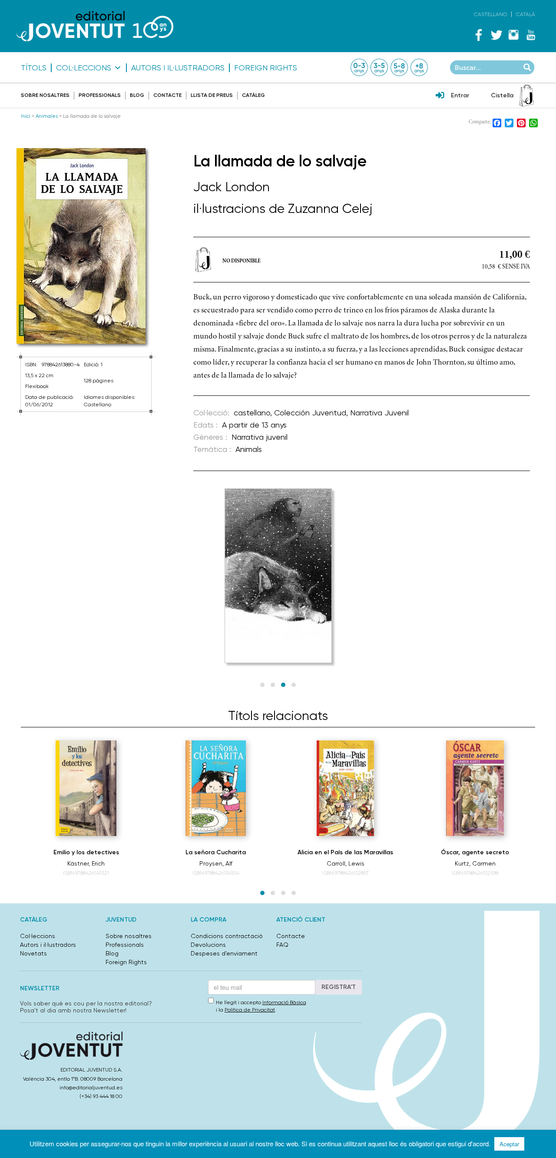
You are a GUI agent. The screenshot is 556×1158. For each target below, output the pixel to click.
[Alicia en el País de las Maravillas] (345, 788)
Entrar (460, 95)
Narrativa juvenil (260, 436)
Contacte (167, 95)
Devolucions (208, 944)
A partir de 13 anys (254, 424)
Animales (47, 116)
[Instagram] (513, 34)
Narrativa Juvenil (379, 412)
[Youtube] (530, 34)
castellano (252, 412)
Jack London (231, 186)
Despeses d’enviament (224, 953)
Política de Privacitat (250, 1010)
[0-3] (359, 67)
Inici (25, 116)
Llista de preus (212, 95)
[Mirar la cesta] (526, 95)
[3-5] (379, 67)
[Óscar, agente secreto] (475, 788)
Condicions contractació (227, 935)
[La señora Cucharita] (215, 788)
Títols (33, 67)
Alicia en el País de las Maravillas (345, 852)
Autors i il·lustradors (178, 67)
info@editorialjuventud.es (91, 1088)
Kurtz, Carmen (475, 863)
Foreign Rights (265, 67)
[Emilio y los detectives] (86, 788)
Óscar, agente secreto (475, 852)
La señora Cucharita (215, 852)
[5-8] (399, 67)
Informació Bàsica (284, 1002)
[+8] (419, 67)
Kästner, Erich (86, 863)
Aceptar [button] (509, 1144)
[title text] (95, 26)
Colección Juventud (310, 412)
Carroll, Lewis (345, 863)
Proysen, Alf (215, 863)
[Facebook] (478, 34)
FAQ (282, 944)
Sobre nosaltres (45, 95)
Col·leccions (83, 67)
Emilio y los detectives (86, 852)
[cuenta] (440, 96)
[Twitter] (496, 34)
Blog (137, 95)
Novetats (33, 953)
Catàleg (253, 95)
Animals (248, 449)
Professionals (100, 95)
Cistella (502, 95)
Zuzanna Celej (330, 208)
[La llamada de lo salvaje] (86, 246)
